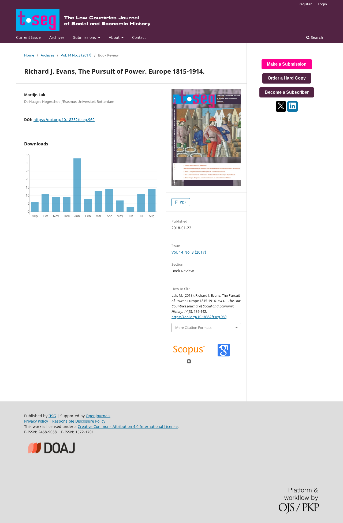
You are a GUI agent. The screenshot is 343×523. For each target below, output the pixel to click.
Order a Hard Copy (287, 78)
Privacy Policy (36, 421)
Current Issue (28, 37)
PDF (182, 202)
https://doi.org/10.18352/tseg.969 (64, 119)
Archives (57, 37)
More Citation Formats (193, 327)
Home (29, 55)
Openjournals (98, 415)
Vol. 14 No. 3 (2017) (76, 55)
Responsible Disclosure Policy (78, 421)
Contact (139, 37)
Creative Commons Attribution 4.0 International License (128, 426)
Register (305, 4)
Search (316, 37)
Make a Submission (287, 64)
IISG (52, 415)
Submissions (85, 37)
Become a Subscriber (287, 92)
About (115, 37)
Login (322, 4)
